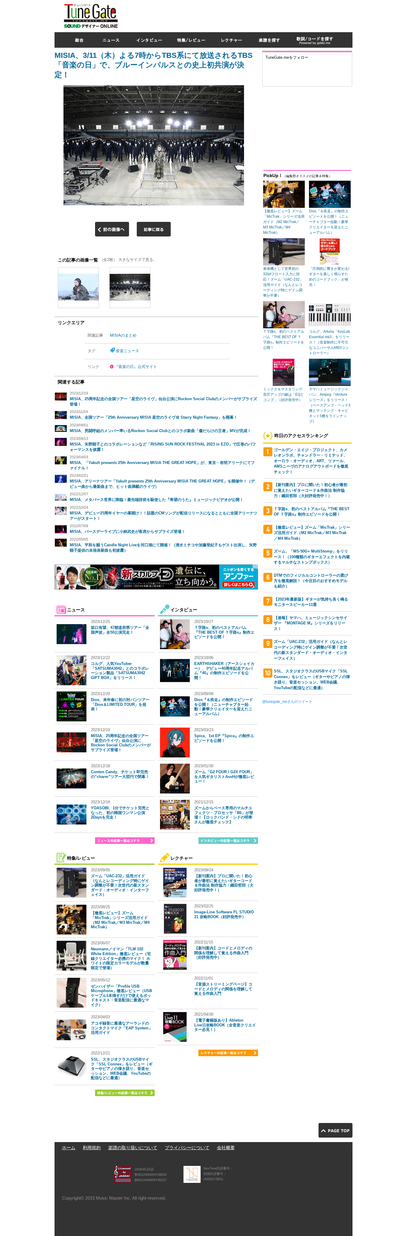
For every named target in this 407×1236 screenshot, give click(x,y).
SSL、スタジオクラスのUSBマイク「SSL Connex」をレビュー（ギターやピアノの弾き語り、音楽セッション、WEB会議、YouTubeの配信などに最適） (122, 1068)
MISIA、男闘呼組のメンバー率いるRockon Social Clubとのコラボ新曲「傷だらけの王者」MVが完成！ (160, 430)
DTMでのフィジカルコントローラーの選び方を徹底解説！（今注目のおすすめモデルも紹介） (311, 581)
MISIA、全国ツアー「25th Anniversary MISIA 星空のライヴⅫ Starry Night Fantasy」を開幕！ (153, 417)
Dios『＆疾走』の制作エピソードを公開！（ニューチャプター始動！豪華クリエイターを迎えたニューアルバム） (223, 706)
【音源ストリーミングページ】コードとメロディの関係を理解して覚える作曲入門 (223, 989)
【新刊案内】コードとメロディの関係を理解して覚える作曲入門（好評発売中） (223, 953)
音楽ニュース (127, 351)
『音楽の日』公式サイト (135, 366)
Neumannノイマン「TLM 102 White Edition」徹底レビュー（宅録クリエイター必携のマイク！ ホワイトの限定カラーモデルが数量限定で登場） (121, 958)
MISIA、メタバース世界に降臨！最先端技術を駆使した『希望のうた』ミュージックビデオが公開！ (156, 499)
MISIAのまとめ (123, 335)
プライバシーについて (187, 1147)
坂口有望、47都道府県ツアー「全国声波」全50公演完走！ (120, 630)
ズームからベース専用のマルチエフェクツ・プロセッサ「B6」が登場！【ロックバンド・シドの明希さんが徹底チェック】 (223, 815)
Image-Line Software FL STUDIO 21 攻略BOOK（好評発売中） (224, 914)
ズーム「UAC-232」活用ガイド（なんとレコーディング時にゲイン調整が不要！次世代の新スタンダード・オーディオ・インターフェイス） (120, 885)
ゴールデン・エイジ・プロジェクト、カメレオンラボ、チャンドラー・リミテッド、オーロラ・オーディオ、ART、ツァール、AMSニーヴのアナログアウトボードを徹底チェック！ (311, 461)
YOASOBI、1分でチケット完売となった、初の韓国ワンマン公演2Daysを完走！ (120, 812)
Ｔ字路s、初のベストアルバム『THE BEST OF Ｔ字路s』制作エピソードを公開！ (224, 632)
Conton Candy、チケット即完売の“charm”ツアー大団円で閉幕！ (120, 774)
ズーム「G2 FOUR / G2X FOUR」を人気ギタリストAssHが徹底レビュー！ (224, 776)
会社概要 (226, 1147)
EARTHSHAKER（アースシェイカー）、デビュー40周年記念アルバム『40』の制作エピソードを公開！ (224, 670)
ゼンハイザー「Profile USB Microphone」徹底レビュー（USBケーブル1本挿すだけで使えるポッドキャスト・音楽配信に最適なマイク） (121, 995)
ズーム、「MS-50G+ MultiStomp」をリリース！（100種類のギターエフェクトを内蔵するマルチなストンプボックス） (312, 556)
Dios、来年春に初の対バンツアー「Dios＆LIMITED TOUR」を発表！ (120, 704)
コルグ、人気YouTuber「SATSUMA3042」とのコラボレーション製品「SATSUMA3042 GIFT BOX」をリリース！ (120, 670)
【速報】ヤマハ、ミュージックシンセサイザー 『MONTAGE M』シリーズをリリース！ (310, 623)
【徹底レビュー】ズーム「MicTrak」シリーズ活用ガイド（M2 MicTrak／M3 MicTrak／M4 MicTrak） (120, 920)
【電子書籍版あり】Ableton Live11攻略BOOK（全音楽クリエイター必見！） (225, 1025)
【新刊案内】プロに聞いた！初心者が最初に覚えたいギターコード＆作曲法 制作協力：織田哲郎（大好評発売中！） (224, 883)
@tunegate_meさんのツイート (287, 702)
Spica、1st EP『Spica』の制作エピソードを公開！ (224, 738)
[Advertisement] (244, 14)
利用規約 (92, 1147)
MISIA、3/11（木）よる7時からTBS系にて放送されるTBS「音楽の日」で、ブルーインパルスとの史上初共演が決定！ (154, 65)
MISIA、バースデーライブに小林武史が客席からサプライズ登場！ (127, 531)
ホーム (68, 1147)
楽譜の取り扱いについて (132, 1147)
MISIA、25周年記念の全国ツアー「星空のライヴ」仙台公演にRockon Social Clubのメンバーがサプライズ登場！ (121, 743)
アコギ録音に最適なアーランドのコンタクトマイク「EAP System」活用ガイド (122, 1028)
